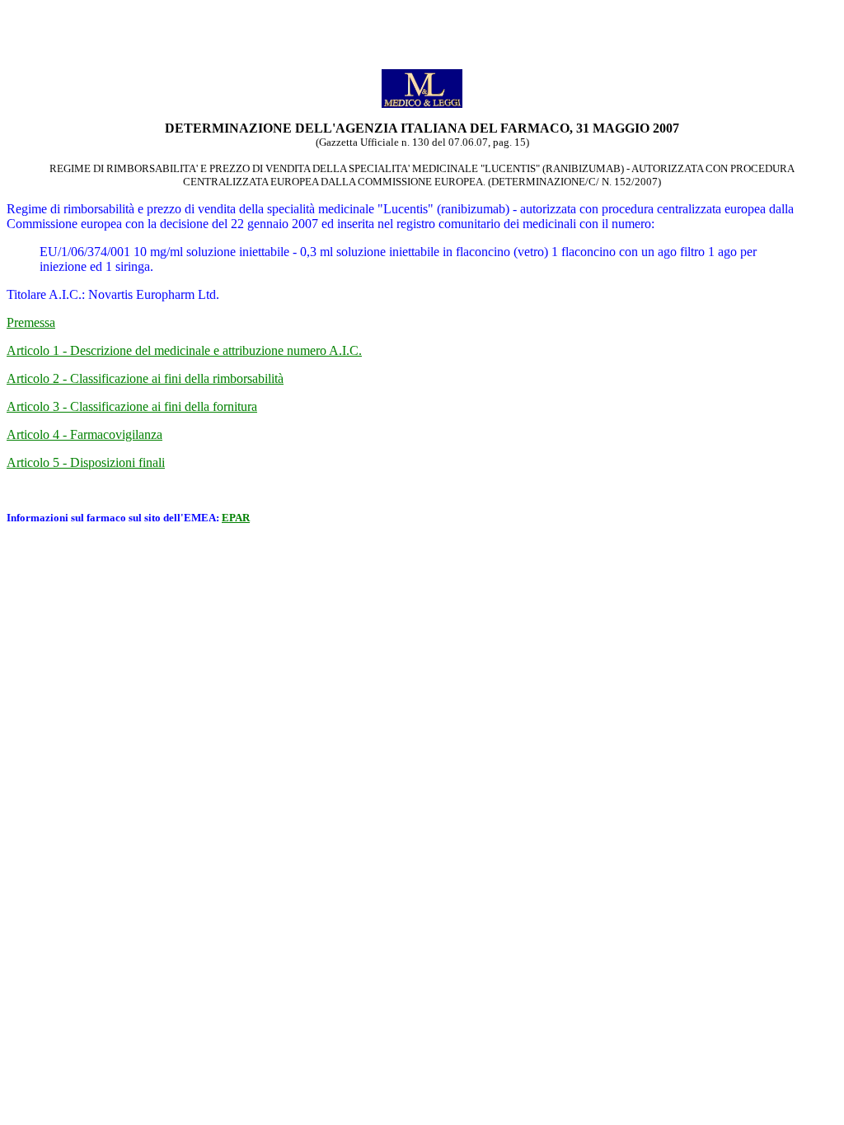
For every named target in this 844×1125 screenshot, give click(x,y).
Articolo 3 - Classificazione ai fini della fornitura (132, 406)
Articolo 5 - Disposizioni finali (86, 462)
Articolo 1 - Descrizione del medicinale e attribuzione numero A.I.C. (184, 350)
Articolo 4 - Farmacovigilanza (84, 434)
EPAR (236, 517)
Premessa (31, 322)
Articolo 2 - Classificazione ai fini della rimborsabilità (145, 378)
